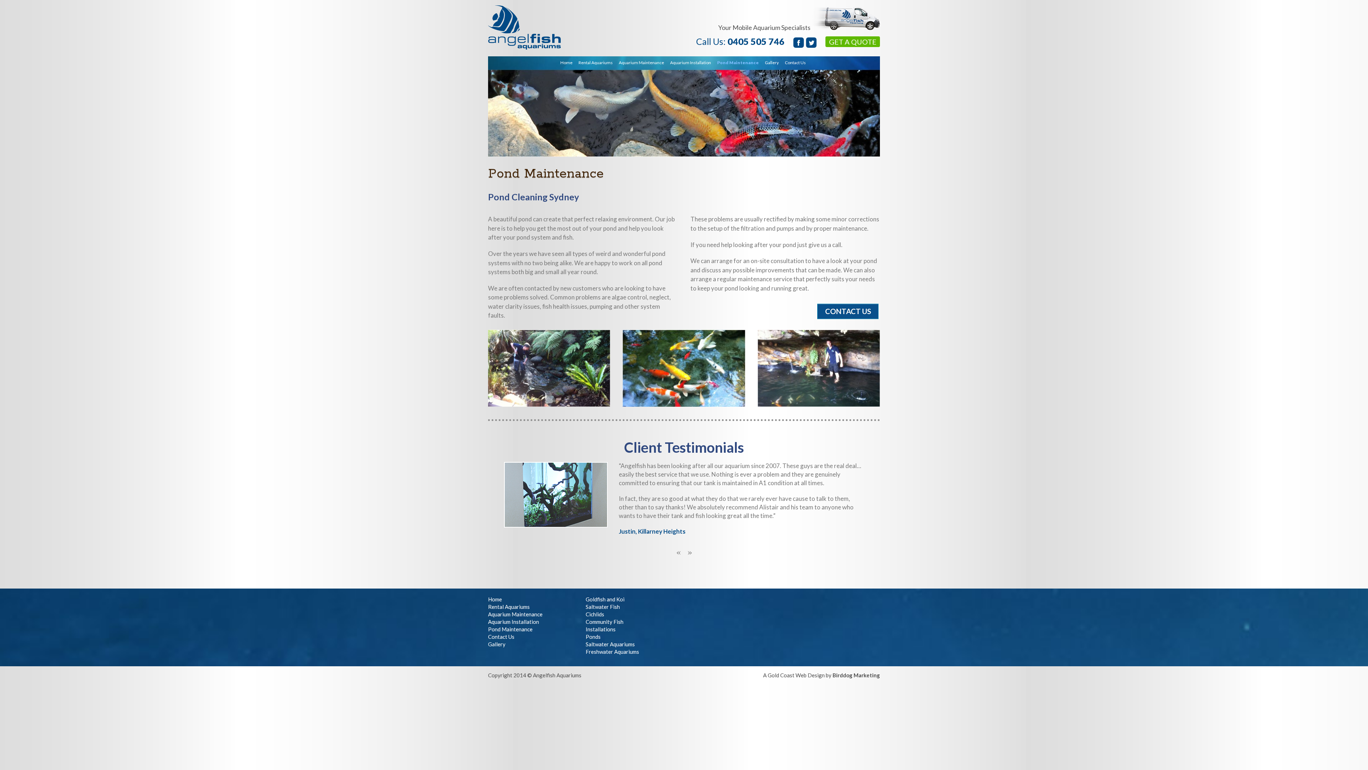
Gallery (497, 644)
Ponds (593, 636)
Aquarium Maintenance (641, 62)
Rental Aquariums (596, 62)
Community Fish (604, 621)
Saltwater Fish (603, 607)
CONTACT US (848, 311)
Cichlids (595, 614)
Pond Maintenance (738, 62)
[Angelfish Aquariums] (524, 45)
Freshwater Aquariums (612, 651)
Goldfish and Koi (605, 599)
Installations (601, 629)
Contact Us (795, 62)
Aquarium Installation (690, 62)
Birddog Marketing (856, 675)
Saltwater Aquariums (610, 644)
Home (566, 62)
